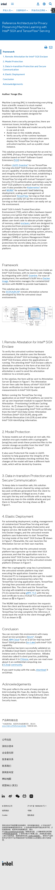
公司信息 (6, 739)
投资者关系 (7, 759)
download (41, 669)
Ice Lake (31, 642)
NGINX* (10, 190)
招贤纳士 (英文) (10, 785)
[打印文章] (46, 47)
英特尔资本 (7, 746)
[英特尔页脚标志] (7, 863)
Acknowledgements (13, 84)
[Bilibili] (24, 796)
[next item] (53, 10)
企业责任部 (7, 752)
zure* (31, 637)
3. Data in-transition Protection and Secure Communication (24, 68)
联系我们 (6, 766)
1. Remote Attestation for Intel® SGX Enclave (25, 56)
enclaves (25, 223)
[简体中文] (44, 4)
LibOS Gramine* (20, 165)
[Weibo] (10, 796)
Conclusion (8, 79)
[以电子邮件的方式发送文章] (51, 47)
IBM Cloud (14, 639)
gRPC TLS (31, 593)
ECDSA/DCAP (13, 291)
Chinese (24, 659)
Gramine (33, 275)
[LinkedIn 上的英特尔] (3, 796)
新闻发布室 (7, 772)
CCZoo (6, 664)
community (16, 664)
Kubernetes (33, 187)
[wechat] (17, 796)
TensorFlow (23, 196)
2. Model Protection (13, 61)
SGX (16, 160)
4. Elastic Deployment (14, 74)
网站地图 (6, 778)
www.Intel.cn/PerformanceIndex (14, 726)
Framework (9, 51)
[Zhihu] (31, 796)
